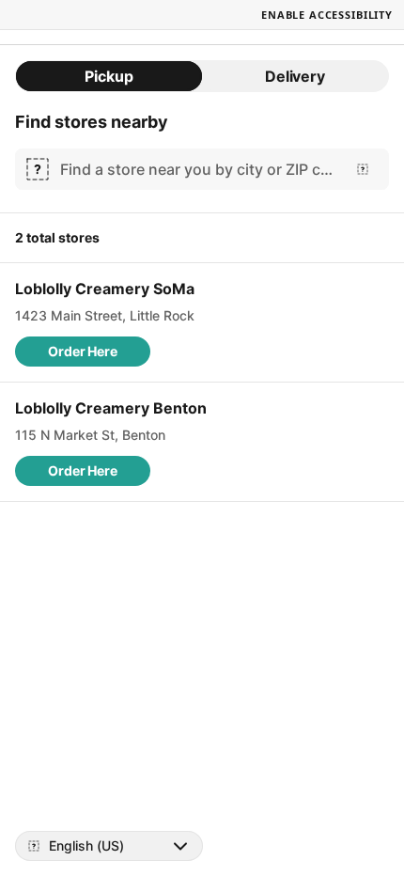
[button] (82, 351)
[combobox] (198, 169)
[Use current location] (363, 169)
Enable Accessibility (327, 15)
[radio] (109, 76)
